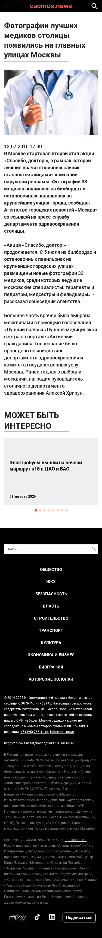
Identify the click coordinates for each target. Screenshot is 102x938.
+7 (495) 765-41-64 (34, 731)
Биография (51, 667)
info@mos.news (62, 731)
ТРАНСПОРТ (51, 630)
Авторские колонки (51, 679)
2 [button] (40, 510)
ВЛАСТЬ (51, 606)
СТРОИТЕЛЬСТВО (51, 618)
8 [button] (66, 510)
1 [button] (36, 510)
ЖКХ (51, 582)
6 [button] (57, 510)
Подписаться (79, 917)
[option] (51, 471)
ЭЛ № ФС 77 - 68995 (36, 703)
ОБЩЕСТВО (51, 569)
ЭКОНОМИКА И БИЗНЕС (51, 655)
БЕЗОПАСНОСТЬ (51, 594)
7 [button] (62, 510)
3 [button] (44, 510)
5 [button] (53, 510)
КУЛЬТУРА (51, 643)
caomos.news (51, 6)
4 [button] (49, 510)
